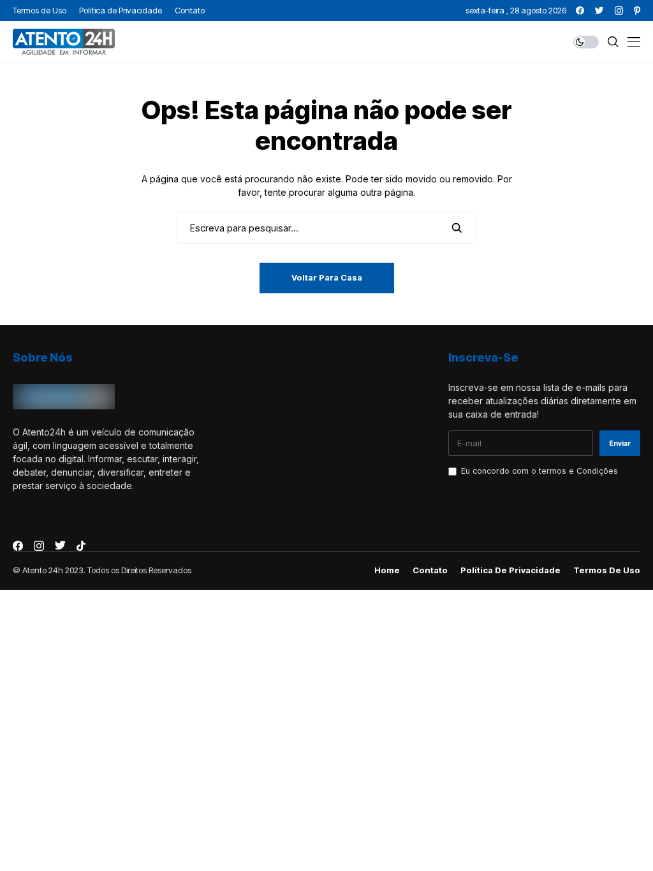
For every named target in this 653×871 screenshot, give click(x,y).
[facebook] (580, 10)
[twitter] (599, 10)
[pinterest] (637, 10)
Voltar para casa (326, 277)
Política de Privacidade (510, 570)
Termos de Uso (606, 570)
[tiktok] (81, 546)
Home (387, 570)
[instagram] (619, 10)
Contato (430, 570)
